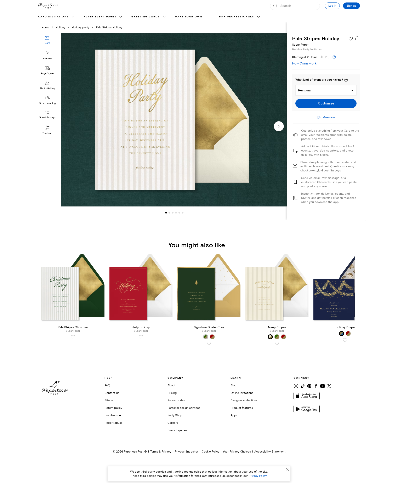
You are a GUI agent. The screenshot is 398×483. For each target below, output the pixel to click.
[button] (346, 80)
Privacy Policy (258, 476)
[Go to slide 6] (179, 213)
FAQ (107, 385)
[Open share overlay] (357, 37)
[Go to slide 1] (166, 213)
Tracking (47, 133)
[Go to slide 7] (182, 213)
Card (47, 43)
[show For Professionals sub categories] (258, 17)
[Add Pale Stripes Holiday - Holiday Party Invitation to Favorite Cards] (350, 38)
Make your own (188, 16)
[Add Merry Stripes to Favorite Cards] (276, 343)
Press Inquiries (177, 430)
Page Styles (47, 73)
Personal (305, 90)
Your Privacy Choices (237, 451)
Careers (172, 423)
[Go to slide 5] (176, 213)
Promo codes (176, 400)
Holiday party (80, 27)
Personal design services (183, 408)
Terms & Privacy (160, 451)
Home (45, 27)
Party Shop (174, 415)
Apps (234, 415)
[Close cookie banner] (287, 469)
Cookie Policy (210, 451)
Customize (326, 103)
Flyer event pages (100, 16)
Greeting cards (145, 16)
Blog (233, 385)
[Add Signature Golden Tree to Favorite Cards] (208, 343)
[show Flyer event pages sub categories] (120, 17)
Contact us (111, 393)
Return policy (113, 408)
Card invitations (53, 16)
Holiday (60, 27)
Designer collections (244, 400)
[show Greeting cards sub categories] (164, 17)
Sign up (351, 6)
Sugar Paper (300, 44)
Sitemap (109, 400)
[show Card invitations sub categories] (72, 17)
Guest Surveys (47, 117)
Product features (242, 408)
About (171, 385)
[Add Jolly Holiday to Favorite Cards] (140, 336)
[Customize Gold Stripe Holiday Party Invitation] (174, 120)
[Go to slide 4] (173, 213)
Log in (332, 5)
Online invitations (242, 393)
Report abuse (113, 423)
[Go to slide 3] (169, 213)
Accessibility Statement (269, 451)
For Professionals (236, 16)
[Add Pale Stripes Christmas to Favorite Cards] (72, 336)
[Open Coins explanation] (334, 57)
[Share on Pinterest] (309, 386)
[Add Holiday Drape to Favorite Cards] (344, 340)
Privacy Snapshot (186, 451)
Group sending (47, 103)
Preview (47, 58)
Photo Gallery (47, 88)
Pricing (172, 393)
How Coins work (304, 63)
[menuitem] (56, 17)
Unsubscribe (112, 415)
